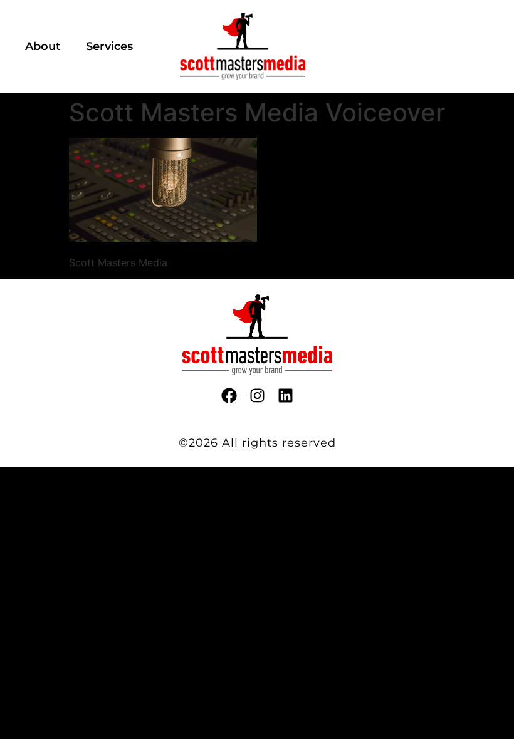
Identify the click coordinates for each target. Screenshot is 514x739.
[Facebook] (229, 395)
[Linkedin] (285, 395)
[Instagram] (257, 395)
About (43, 46)
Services (109, 46)
